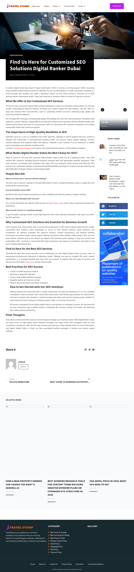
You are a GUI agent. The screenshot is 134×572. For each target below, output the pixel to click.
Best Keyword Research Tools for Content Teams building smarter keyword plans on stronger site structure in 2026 (66, 488)
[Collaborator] (114, 285)
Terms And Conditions (96, 564)
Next (125, 110)
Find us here (30, 262)
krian (105, 126)
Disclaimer (80, 564)
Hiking (46, 6)
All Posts (23, 367)
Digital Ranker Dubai (55, 203)
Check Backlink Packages (22, 148)
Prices (81, 6)
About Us (42, 564)
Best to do (36, 6)
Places (55, 6)
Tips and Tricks (69, 6)
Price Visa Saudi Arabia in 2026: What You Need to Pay (113, 119)
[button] (114, 206)
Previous (102, 110)
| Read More (10, 495)
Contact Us (54, 564)
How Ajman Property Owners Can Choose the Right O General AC (24, 484)
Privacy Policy (67, 564)
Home (32, 564)
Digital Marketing (16, 55)
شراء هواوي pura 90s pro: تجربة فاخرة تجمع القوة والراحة (117, 162)
